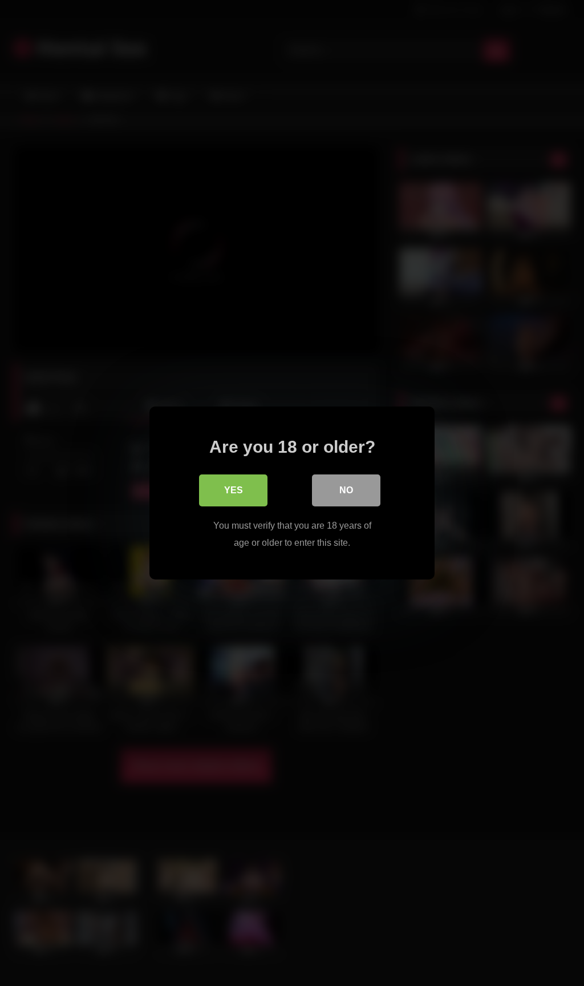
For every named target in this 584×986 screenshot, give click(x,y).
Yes (233, 490)
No (346, 490)
